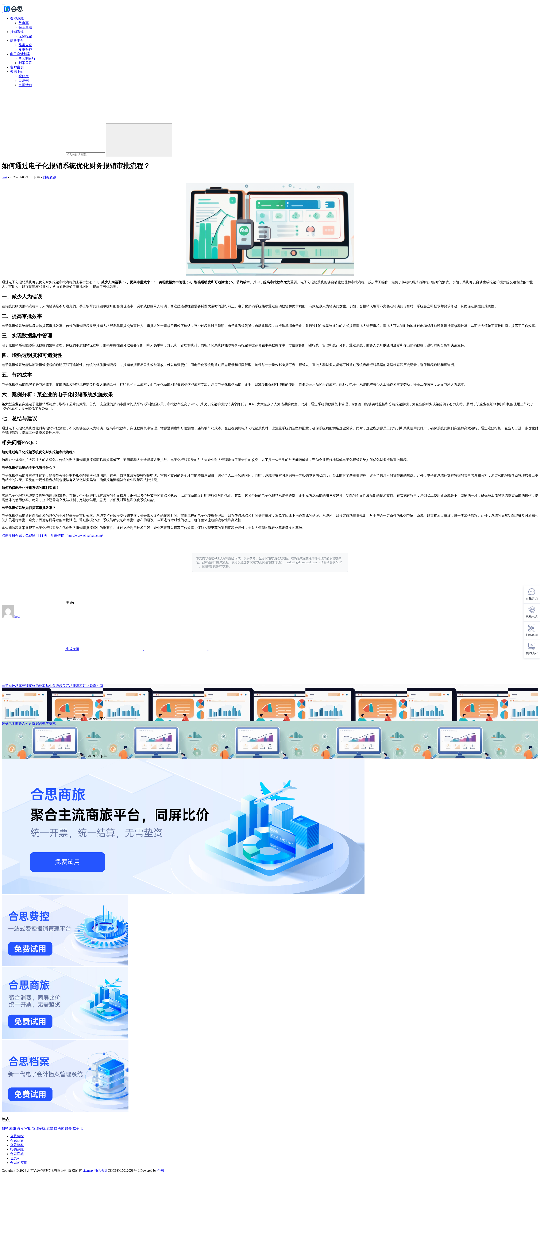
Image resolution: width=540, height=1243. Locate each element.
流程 (20, 1128)
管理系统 (39, 1128)
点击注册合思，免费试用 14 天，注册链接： (35, 535)
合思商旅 (17, 1140)
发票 (49, 1128)
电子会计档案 (20, 54)
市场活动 (25, 85)
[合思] (13, 11)
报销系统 (17, 32)
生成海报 (72, 649)
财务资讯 (49, 177)
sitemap (88, 1170)
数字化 (78, 1128)
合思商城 (17, 1154)
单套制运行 (27, 58)
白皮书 (24, 80)
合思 (160, 1170)
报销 (5, 1128)
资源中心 (17, 71)
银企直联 (25, 27)
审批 (27, 1128)
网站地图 (100, 1170)
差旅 (12, 1128)
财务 (68, 1128)
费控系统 (17, 18)
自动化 (59, 1128)
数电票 (24, 23)
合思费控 (17, 1136)
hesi (4, 177)
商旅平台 (17, 40)
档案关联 (25, 63)
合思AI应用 (18, 1162)
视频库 (24, 76)
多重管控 (25, 49)
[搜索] (139, 140)
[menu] (3, 4)
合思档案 (17, 1145)
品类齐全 (25, 45)
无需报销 (25, 36)
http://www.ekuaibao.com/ (85, 535)
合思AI (15, 1158)
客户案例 (17, 67)
